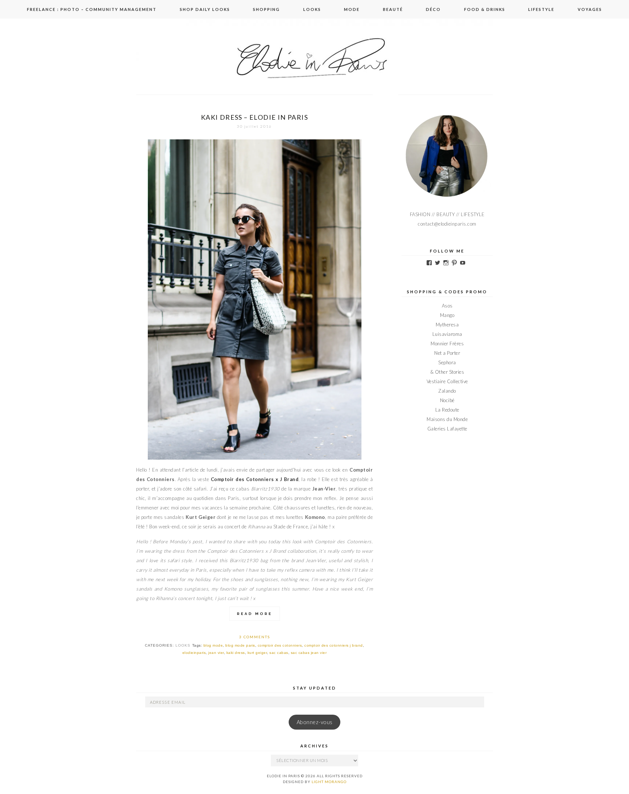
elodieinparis (194, 653)
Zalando (447, 391)
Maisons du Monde (447, 419)
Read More (254, 614)
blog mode (213, 645)
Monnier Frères (447, 343)
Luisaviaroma (447, 334)
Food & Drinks (484, 9)
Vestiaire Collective (447, 381)
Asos (447, 306)
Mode (352, 9)
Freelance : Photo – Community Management (92, 9)
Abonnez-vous (315, 722)
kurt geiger (257, 653)
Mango (447, 315)
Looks (312, 9)
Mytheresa (447, 324)
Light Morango (329, 781)
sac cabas (278, 653)
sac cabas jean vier (309, 653)
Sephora (447, 362)
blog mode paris (240, 645)
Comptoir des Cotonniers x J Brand (255, 479)
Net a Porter (447, 353)
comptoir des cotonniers (280, 645)
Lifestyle (541, 9)
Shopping (266, 9)
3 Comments (254, 637)
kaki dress (235, 653)
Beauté (393, 9)
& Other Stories (447, 372)
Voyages (590, 9)
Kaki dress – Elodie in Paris (254, 117)
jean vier (216, 653)
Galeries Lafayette (447, 429)
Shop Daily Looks (205, 9)
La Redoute (447, 410)
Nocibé (447, 400)
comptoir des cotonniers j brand (333, 645)
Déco (433, 9)
